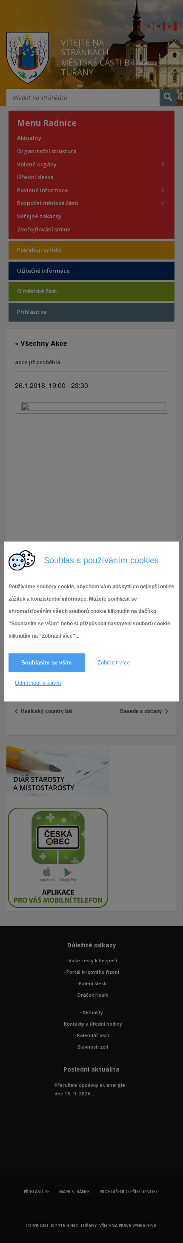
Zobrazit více (113, 662)
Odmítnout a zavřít (38, 683)
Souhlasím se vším (46, 662)
